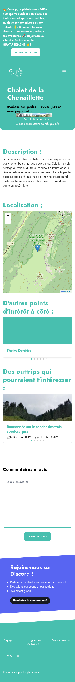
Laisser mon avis (37, 536)
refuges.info (52, 124)
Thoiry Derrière (19, 350)
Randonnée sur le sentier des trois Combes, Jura (34, 429)
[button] (37, 248)
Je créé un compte (26, 52)
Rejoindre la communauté (30, 600)
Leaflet (67, 291)
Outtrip (15, 672)
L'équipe (8, 640)
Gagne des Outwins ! (34, 642)
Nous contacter (61, 640)
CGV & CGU (11, 656)
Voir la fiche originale (37, 119)
